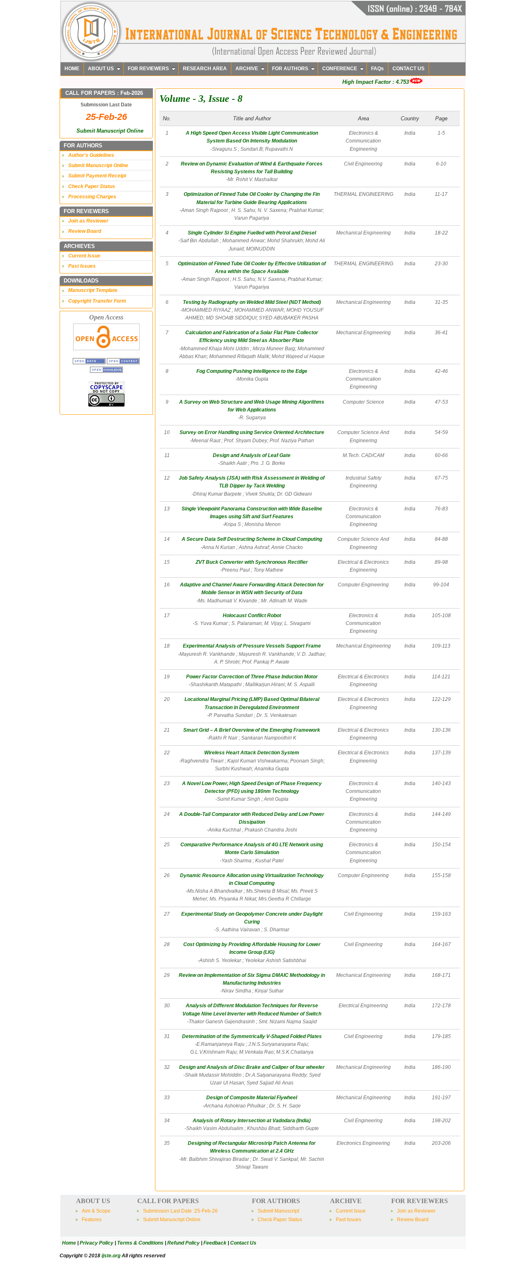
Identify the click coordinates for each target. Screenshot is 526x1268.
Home (69, 1243)
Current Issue (84, 256)
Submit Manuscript (278, 1211)
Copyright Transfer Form (97, 301)
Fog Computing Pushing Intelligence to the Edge (251, 371)
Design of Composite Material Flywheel (251, 1097)
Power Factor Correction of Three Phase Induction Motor (252, 677)
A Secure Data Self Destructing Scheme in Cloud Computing (252, 539)
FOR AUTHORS (290, 68)
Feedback (214, 1243)
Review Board (84, 231)
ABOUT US (101, 68)
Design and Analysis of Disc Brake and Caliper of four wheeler (252, 1067)
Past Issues (82, 266)
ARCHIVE (246, 68)
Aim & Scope (96, 1211)
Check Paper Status (91, 186)
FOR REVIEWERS (148, 68)
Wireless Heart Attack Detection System (251, 753)
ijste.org (111, 1256)
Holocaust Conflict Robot (252, 615)
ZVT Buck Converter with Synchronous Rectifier (252, 562)
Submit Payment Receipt (97, 176)
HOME (72, 68)
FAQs (377, 68)
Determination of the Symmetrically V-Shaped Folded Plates (252, 1036)
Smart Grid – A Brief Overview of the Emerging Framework (251, 730)
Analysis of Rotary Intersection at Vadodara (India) (252, 1120)
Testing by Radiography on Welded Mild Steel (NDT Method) (252, 302)
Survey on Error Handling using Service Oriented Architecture (252, 432)
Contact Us (243, 1243)
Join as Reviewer (88, 221)
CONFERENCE (339, 68)
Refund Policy (183, 1243)
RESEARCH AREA (205, 68)
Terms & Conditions (140, 1243)
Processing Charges (92, 197)
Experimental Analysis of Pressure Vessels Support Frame (252, 646)
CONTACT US (408, 68)
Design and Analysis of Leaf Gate (252, 455)
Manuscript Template (93, 290)
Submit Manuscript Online (109, 131)
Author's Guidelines (91, 155)
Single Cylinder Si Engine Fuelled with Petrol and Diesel (252, 233)
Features (92, 1219)
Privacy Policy (96, 1243)
